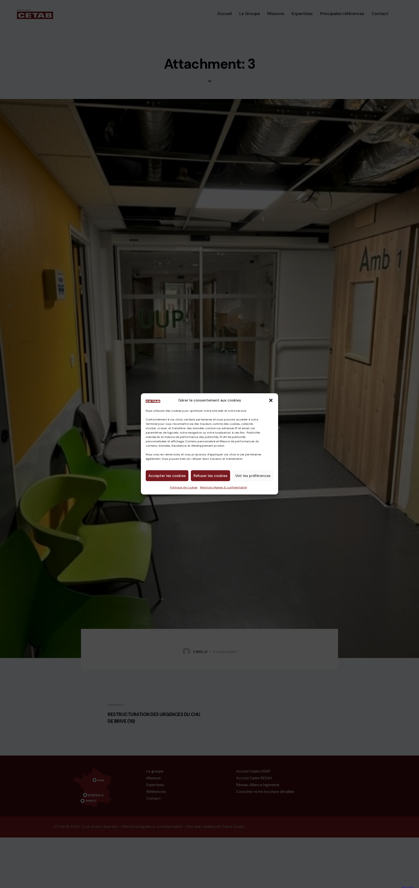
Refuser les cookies (210, 475)
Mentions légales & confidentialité (223, 488)
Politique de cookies (184, 488)
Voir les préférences (253, 475)
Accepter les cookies (167, 475)
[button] (270, 400)
